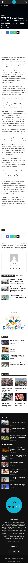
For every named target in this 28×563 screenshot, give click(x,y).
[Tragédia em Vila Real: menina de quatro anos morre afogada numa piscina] (5, 297)
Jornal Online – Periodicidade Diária (9, 557)
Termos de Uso (15, 558)
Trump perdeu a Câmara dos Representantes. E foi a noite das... (20, 403)
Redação (4, 27)
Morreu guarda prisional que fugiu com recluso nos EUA (7, 247)
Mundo (16, 385)
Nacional (6, 5)
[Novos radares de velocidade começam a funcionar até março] (5, 364)
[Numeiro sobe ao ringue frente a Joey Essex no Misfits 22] (5, 457)
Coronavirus (8, 230)
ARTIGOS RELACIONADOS (8, 275)
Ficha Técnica (7, 558)
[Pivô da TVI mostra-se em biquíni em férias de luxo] (5, 479)
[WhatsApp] (14, 32)
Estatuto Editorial (21, 557)
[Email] (18, 32)
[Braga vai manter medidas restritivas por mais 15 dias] (5, 464)
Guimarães (4, 385)
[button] (2, 2)
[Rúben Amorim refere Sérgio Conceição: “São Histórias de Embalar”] (5, 357)
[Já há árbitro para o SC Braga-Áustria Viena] (5, 430)
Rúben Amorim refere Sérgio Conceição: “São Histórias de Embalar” (17, 357)
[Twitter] (11, 32)
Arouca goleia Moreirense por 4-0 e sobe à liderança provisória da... (18, 437)
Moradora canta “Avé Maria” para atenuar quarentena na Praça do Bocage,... (18, 449)
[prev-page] (2, 303)
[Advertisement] (14, 45)
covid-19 (14, 230)
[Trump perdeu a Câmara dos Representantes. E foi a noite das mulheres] (21, 397)
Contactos (21, 558)
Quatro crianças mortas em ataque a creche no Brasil (20, 388)
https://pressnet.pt (14, 265)
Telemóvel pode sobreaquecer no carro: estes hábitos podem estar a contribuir (17, 422)
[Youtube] (20, 269)
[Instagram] (11, 269)
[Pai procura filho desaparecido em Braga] (5, 349)
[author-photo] (14, 261)
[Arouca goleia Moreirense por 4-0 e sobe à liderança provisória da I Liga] (5, 437)
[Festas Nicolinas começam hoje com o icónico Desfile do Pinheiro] (7, 382)
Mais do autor (19, 275)
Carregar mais (13, 369)
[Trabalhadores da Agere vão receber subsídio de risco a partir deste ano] (7, 397)
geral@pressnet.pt (16, 541)
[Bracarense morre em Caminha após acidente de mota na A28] (5, 486)
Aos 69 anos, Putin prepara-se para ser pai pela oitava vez (21, 247)
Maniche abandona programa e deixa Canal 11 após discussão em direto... (17, 342)
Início (2, 5)
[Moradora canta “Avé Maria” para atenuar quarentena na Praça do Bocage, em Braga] (5, 449)
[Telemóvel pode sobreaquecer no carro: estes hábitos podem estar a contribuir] (5, 422)
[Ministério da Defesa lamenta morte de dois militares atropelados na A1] (5, 281)
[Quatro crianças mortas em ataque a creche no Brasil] (21, 382)
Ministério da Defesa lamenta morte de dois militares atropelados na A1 (18, 281)
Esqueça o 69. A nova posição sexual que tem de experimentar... (17, 471)
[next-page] (5, 303)
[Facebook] (7, 32)
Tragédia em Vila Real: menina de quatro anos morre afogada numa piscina (18, 297)
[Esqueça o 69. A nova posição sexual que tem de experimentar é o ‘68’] (5, 471)
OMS (18, 230)
